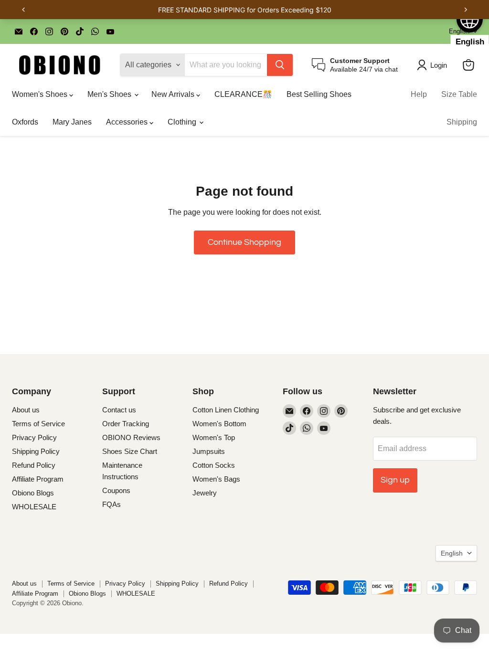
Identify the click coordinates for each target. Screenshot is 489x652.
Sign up (395, 479)
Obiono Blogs (33, 493)
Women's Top (213, 437)
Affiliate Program (38, 479)
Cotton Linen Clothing (225, 410)
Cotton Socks (213, 465)
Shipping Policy (36, 451)
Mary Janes (72, 122)
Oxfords (25, 122)
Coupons (116, 490)
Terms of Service (38, 424)
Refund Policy (33, 465)
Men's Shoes (110, 94)
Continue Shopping (244, 242)
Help (419, 94)
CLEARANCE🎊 (243, 94)
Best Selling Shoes (319, 94)
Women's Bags (216, 479)
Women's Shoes (40, 94)
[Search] (280, 65)
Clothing (183, 122)
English (452, 553)
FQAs (111, 504)
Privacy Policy (34, 437)
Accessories (127, 122)
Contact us (119, 410)
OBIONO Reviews (131, 437)
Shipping (461, 122)
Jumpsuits (208, 451)
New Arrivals (173, 94)
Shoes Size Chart (129, 451)
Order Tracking (125, 424)
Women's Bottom (219, 424)
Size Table (459, 94)
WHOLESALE (34, 507)
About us (26, 410)
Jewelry (204, 493)
